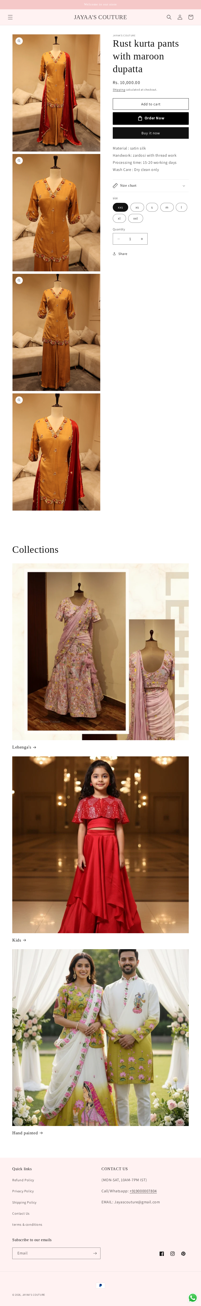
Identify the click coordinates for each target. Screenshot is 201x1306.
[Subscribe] (94, 1253)
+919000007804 (143, 1191)
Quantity (119, 229)
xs (137, 207)
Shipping (119, 89)
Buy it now (150, 133)
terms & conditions (27, 1224)
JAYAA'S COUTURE (33, 1294)
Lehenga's (21, 747)
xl (119, 218)
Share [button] (122, 253)
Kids (16, 940)
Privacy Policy (23, 1191)
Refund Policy (23, 1180)
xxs (120, 207)
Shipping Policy (24, 1202)
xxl (135, 218)
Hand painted (25, 1132)
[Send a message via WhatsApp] (193, 1298)
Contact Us (21, 1213)
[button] (10, 17)
